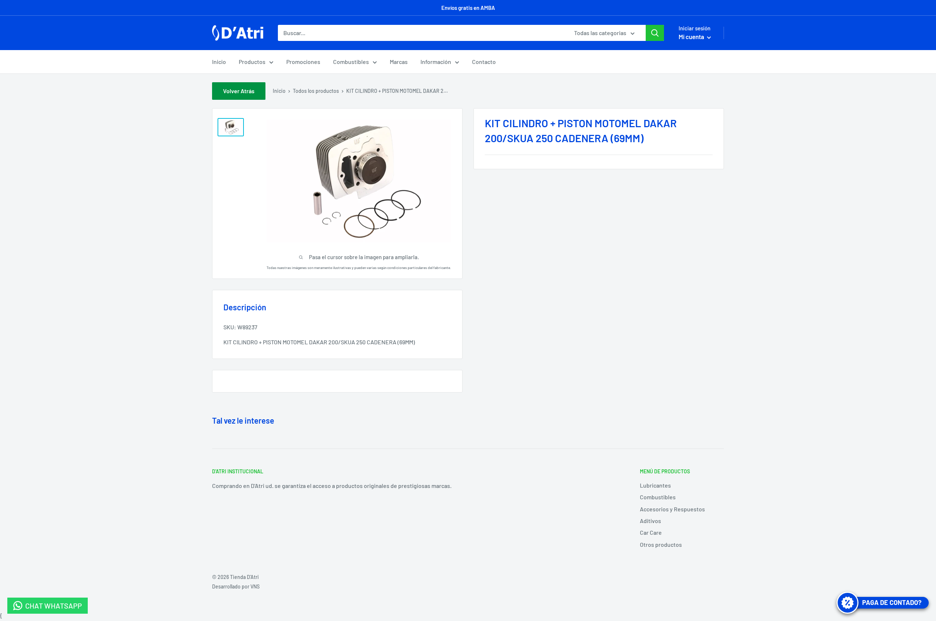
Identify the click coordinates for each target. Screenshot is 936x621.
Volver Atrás (238, 90)
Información (435, 61)
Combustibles (351, 61)
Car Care (651, 532)
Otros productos (661, 544)
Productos (252, 61)
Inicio (219, 61)
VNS (255, 586)
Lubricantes (655, 485)
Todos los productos (316, 91)
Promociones (303, 61)
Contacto (484, 61)
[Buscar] (655, 33)
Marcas (399, 61)
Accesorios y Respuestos (672, 508)
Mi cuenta (692, 36)
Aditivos (650, 520)
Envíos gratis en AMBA (468, 7)
